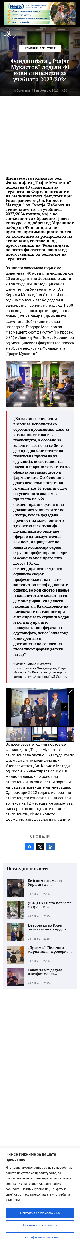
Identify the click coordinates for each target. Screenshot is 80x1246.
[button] (73, 34)
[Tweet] (40, 846)
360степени (21, 90)
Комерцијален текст (40, 48)
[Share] (29, 846)
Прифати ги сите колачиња (40, 1213)
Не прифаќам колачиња (40, 1237)
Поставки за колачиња (40, 1225)
